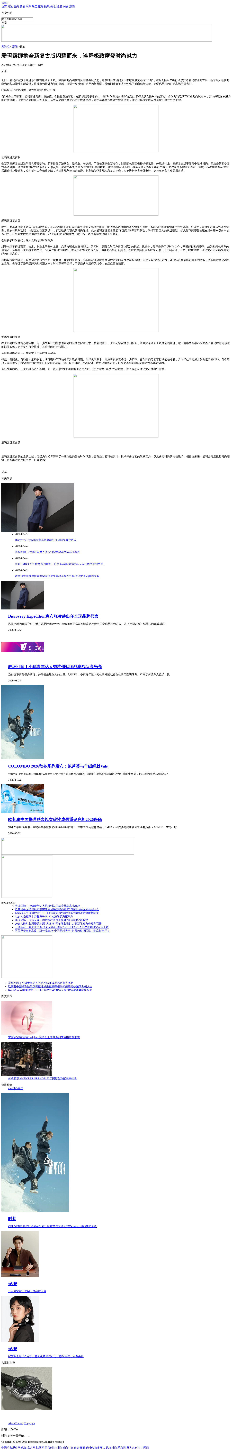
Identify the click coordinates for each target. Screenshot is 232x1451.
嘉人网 (31, 1447)
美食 (66, 6)
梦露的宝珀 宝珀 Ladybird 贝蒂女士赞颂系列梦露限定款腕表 (44, 1037)
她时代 (90, 1447)
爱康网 (122, 1447)
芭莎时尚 (50, 1447)
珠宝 (34, 6)
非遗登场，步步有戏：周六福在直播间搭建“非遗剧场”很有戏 (51, 920)
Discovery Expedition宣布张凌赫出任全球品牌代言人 (45, 540)
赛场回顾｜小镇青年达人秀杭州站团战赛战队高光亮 (55, 666)
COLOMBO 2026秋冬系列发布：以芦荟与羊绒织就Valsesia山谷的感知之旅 (59, 564)
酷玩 (47, 6)
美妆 (53, 6)
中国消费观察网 (10, 1447)
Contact (19, 1423)
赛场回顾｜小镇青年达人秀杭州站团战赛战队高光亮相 (47, 552)
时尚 (59, 1447)
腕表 (22, 6)
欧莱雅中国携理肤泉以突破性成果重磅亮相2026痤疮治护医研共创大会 (57, 576)
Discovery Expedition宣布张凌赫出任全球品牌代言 (53, 616)
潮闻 (72, 6)
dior (10, 1088)
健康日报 (79, 1447)
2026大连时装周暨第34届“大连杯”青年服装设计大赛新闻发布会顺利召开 (58, 923)
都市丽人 (99, 1447)
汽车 (28, 6)
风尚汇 (5, 3)
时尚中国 (17, 1088)
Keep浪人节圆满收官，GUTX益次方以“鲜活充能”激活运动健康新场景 (57, 912)
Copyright (29, 1423)
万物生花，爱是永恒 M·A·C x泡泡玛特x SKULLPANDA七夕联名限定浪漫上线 (62, 927)
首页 (4, 6)
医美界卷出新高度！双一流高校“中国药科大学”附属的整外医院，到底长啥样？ (62, 930)
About (11, 1423)
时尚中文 (68, 1447)
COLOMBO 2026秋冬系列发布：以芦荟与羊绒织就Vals (58, 766)
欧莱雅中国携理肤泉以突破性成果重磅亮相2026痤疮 (55, 819)
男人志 (130, 1447)
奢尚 (16, 6)
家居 (40, 6)
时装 (10, 6)
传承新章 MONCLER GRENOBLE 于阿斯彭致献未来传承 (42, 1078)
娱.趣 (59, 6)
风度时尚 (111, 1447)
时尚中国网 (142, 1447)
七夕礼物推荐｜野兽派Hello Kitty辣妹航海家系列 (44, 916)
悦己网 (40, 1447)
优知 (23, 1447)
